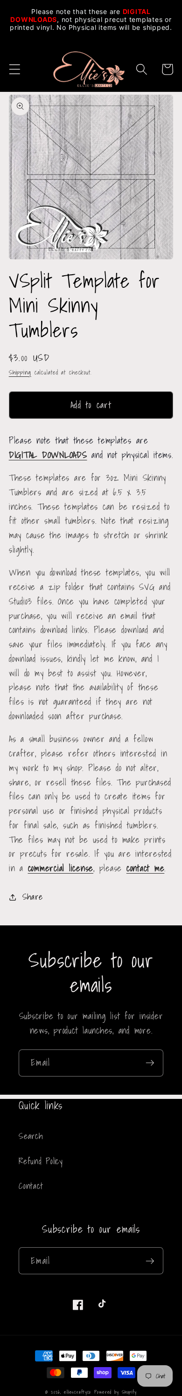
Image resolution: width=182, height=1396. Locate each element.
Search (31, 1136)
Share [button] (32, 896)
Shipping (20, 372)
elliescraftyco (77, 1392)
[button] (15, 69)
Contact (31, 1186)
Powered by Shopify (115, 1392)
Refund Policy (41, 1161)
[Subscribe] (150, 1063)
